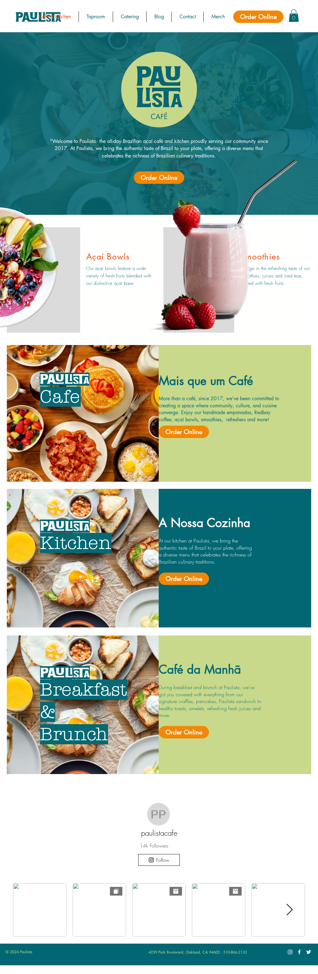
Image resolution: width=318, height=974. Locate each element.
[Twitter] (309, 952)
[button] (293, 15)
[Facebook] (299, 952)
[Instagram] (290, 952)
